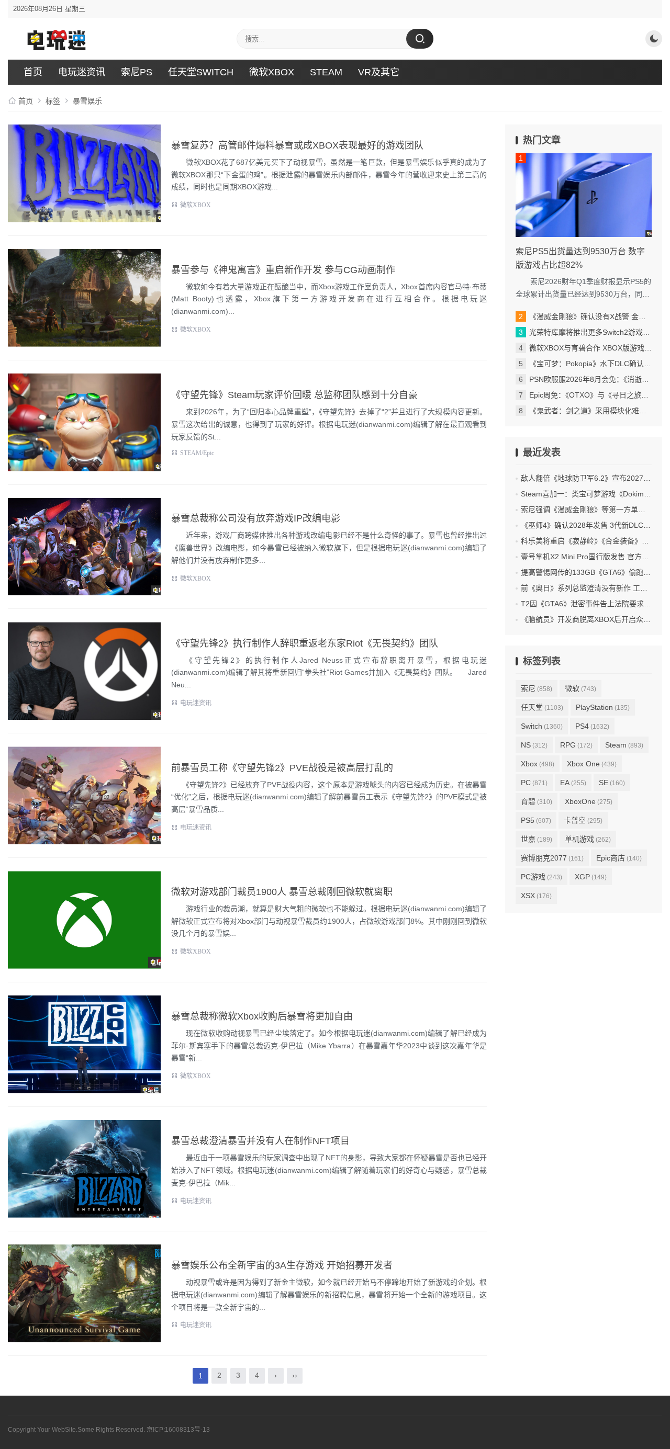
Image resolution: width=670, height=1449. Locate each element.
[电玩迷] (55, 38)
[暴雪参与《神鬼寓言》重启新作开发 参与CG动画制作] (84, 298)
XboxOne (588, 801)
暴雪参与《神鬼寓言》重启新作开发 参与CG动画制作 (283, 270)
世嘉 (536, 839)
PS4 (592, 726)
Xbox (537, 764)
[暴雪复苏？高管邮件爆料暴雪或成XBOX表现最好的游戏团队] (84, 173)
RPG (576, 745)
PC (534, 782)
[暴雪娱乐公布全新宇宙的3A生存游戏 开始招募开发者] (84, 1293)
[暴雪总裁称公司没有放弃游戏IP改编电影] (84, 547)
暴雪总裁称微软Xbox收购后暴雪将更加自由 (262, 1016)
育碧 (536, 801)
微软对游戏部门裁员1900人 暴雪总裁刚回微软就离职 (282, 892)
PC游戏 (541, 877)
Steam (624, 745)
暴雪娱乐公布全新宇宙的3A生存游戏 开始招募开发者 (282, 1265)
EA (573, 782)
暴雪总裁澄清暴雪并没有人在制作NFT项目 (260, 1141)
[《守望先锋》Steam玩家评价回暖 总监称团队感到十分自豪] (84, 422)
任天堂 (542, 707)
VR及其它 (378, 72)
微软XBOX (271, 72)
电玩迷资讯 (81, 72)
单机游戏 (588, 839)
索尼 (536, 688)
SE (612, 782)
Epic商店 (619, 858)
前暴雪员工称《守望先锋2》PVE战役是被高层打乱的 (282, 768)
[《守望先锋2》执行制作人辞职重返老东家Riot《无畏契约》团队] (84, 671)
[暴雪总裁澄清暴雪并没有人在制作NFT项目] (84, 1169)
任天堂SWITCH (200, 72)
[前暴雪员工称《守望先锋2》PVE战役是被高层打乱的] (84, 795)
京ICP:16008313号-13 (178, 1429)
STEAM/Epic (197, 453)
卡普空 (583, 820)
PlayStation (603, 707)
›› (294, 1375)
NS (534, 745)
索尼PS (136, 72)
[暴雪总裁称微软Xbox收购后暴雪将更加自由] (84, 1044)
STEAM (326, 72)
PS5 (536, 820)
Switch (542, 726)
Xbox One (592, 764)
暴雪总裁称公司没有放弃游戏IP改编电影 (255, 518)
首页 (33, 72)
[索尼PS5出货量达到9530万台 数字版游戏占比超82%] (584, 195)
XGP (591, 877)
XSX (536, 895)
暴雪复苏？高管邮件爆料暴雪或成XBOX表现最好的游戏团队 (297, 145)
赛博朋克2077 (552, 858)
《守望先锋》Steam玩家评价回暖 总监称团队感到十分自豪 (294, 395)
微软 (580, 688)
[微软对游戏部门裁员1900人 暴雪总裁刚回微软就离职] (84, 920)
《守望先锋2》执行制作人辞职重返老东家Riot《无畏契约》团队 (304, 643)
